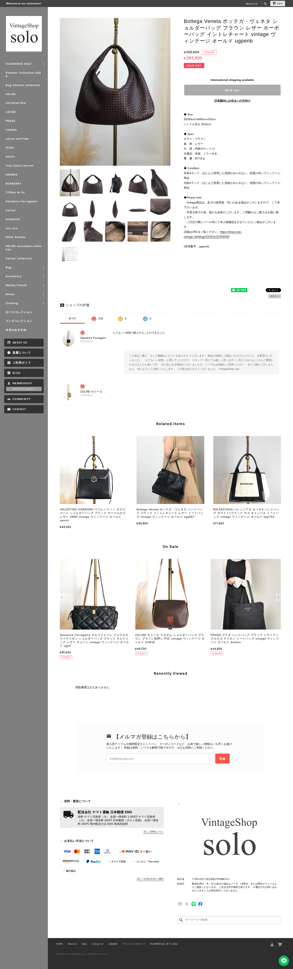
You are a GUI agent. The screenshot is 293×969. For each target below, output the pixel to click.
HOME (59, 944)
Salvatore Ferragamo (21, 201)
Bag (9, 267)
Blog (17, 372)
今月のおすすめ (16, 330)
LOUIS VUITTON (17, 139)
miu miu (12, 228)
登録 (222, 759)
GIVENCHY (13, 219)
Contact (19, 409)
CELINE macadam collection (24, 247)
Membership (22, 383)
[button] (62, 597)
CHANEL (11, 130)
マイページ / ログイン (24, 389)
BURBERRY (13, 183)
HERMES (12, 174)
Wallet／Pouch (16, 285)
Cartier (11, 210)
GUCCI (10, 156)
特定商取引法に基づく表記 (164, 944)
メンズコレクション (19, 321)
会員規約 (113, 944)
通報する (274, 296)
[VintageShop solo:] (229, 838)
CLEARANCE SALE (18, 63)
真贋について (22, 352)
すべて (72, 318)
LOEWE (11, 112)
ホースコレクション (19, 312)
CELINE (11, 94)
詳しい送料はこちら (153, 831)
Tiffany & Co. (16, 192)
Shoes (10, 294)
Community (21, 399)
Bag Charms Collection (23, 85)
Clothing (12, 303)
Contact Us (97, 944)
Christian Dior (16, 103)
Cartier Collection (19, 258)
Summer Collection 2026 (23, 74)
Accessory (13, 276)
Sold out (232, 90)
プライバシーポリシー (133, 944)
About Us (252, 3)
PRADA (10, 121)
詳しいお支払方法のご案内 (150, 879)
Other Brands (16, 237)
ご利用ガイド (22, 362)
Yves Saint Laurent (19, 165)
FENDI (10, 147)
